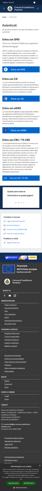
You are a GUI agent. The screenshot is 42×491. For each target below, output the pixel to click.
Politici (6, 317)
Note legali (8, 463)
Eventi (6, 399)
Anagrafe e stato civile (11, 333)
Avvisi (6, 387)
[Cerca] (38, 8)
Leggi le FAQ (8, 444)
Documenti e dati (10, 324)
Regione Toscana (8, 2)
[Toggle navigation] (4, 8)
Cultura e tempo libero (11, 336)
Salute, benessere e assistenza (14, 368)
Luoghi (6, 396)
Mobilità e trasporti (10, 346)
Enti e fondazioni (10, 314)
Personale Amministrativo (13, 320)
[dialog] (21, 477)
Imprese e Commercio (11, 339)
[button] (21, 488)
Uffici (6, 311)
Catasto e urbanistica (11, 343)
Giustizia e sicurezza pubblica (14, 358)
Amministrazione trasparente (14, 457)
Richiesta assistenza (11, 447)
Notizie (6, 381)
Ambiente (7, 365)
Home (4, 17)
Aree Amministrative (11, 308)
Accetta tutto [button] (13, 483)
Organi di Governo (10, 305)
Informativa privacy (10, 460)
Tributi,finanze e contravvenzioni (15, 362)
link (21, 479)
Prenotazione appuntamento (13, 438)
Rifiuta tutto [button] (29, 483)
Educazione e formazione (12, 355)
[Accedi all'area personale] (34, 2)
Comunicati (8, 384)
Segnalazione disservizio (12, 441)
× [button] (40, 465)
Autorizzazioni (9, 371)
